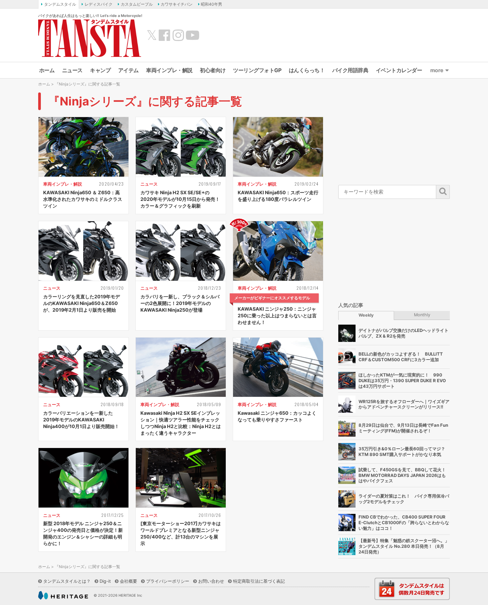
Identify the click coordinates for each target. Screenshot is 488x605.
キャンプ (100, 70)
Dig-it (105, 581)
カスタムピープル (137, 4)
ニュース (72, 70)
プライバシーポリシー (167, 581)
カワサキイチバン (177, 4)
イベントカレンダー (399, 70)
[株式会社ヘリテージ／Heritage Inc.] (63, 595)
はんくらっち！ (307, 70)
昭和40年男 (211, 4)
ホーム (47, 70)
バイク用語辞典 (350, 70)
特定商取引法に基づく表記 (259, 581)
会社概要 (128, 581)
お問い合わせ (211, 581)
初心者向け (213, 70)
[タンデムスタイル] (89, 38)
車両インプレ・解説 (169, 70)
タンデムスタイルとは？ (67, 581)
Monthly (422, 314)
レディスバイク (99, 4)
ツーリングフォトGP (257, 70)
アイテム (128, 70)
